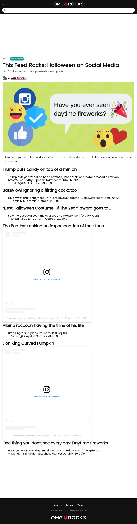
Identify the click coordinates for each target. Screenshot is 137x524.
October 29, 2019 (41, 183)
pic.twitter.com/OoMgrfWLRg (81, 450)
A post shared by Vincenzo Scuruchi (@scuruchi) (33, 436)
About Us (58, 505)
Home (5, 59)
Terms (80, 505)
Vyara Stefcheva (18, 78)
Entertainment (17, 59)
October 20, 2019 (56, 219)
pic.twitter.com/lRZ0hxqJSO (48, 333)
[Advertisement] (68, 35)
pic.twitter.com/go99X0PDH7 (102, 198)
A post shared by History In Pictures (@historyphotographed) (32, 318)
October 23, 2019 (47, 336)
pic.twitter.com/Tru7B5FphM (60, 180)
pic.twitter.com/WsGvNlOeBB (80, 215)
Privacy (69, 505)
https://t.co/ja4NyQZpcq (24, 180)
